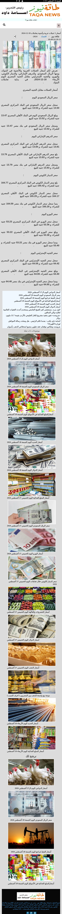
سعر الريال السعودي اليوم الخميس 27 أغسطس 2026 (28, 526)
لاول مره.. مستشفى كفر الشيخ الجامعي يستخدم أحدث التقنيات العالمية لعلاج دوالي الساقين (31, 311)
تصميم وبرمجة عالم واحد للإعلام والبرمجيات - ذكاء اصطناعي (31, 909)
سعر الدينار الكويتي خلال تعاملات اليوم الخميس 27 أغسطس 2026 (33, 582)
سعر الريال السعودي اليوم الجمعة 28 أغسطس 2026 (39, 295)
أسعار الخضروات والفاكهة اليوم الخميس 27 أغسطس (28, 612)
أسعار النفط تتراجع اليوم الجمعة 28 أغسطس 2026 (40, 298)
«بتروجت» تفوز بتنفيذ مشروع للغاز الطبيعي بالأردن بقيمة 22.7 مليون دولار (33, 316)
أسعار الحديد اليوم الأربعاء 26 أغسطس (22, 723)
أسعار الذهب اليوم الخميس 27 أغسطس (23, 668)
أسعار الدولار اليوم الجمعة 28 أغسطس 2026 (42, 307)
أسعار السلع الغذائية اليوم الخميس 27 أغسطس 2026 (28, 498)
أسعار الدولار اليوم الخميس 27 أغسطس (23, 640)
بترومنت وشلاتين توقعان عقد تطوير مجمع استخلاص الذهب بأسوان (33, 327)
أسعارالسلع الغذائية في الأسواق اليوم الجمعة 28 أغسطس (37, 301)
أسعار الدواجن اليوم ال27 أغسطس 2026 (44, 292)
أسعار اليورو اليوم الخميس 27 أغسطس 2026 (25, 554)
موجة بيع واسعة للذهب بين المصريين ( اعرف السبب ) (28, 696)
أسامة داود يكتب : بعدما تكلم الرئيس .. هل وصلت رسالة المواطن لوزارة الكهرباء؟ (34, 322)
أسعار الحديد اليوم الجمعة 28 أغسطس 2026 (42, 304)
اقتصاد (44, 36)
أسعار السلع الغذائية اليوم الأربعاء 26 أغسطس (25, 751)
